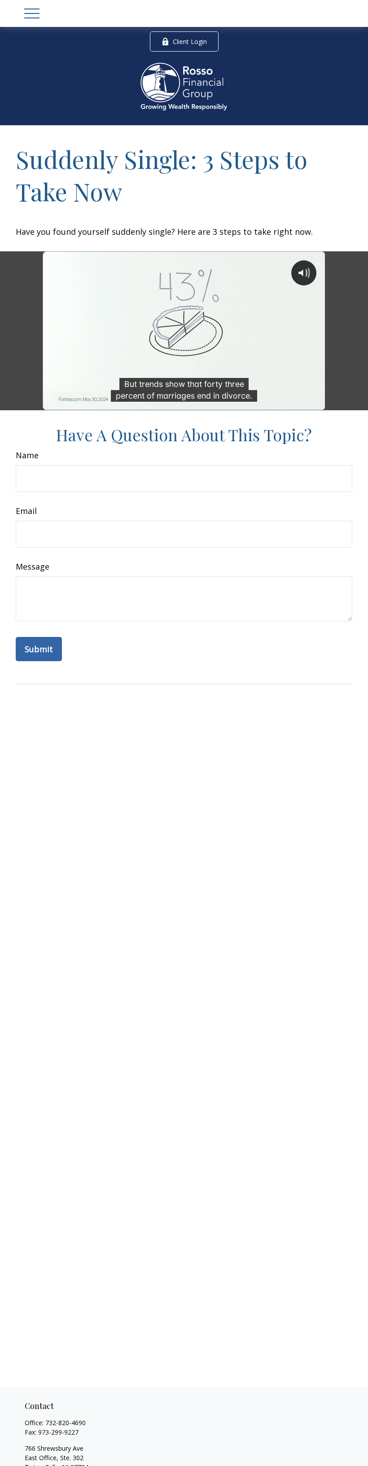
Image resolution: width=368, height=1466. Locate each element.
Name (27, 455)
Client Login (190, 41)
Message (32, 566)
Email (26, 510)
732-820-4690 (65, 1422)
